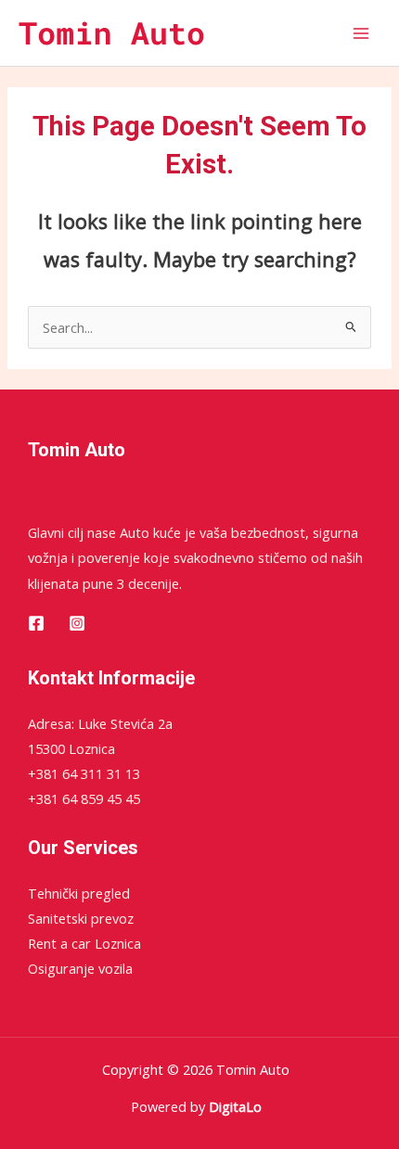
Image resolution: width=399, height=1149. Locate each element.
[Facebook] (36, 623)
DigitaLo (235, 1106)
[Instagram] (77, 623)
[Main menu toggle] (360, 33)
